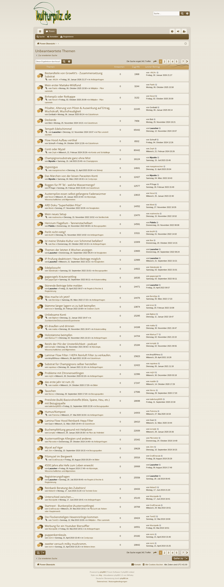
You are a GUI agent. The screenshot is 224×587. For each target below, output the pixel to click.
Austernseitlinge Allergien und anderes (68, 438)
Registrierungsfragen (57, 476)
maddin (55, 385)
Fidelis (51, 226)
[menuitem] (172, 31)
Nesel (54, 100)
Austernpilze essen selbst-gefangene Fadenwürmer (75, 193)
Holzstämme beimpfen (58, 335)
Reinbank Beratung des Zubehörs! (65, 488)
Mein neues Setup (55, 214)
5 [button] (176, 61)
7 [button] (183, 61)
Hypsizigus (51, 167)
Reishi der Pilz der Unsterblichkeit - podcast (71, 344)
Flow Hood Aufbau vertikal (61, 140)
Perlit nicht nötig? (55, 232)
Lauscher (56, 132)
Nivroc (51, 394)
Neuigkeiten (94, 208)
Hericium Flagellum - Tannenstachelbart (68, 223)
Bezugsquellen (100, 226)
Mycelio (51, 161)
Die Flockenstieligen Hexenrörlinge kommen (71, 517)
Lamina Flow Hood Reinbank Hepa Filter (69, 420)
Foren (52, 31)
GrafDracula (57, 460)
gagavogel (52, 280)
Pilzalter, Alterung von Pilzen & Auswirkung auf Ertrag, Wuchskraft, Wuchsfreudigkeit (77, 109)
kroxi (50, 309)
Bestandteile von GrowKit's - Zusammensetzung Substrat (73, 74)
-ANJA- (55, 79)
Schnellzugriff (41, 32)
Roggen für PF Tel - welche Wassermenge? (70, 185)
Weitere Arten (89, 547)
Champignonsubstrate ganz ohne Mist (67, 158)
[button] (155, 61)
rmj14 (50, 376)
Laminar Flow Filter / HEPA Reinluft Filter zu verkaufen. (78, 355)
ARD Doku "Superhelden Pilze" (63, 205)
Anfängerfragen (97, 79)
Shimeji (99, 170)
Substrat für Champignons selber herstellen (71, 364)
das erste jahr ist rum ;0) (59, 382)
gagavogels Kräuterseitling (60, 276)
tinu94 (51, 235)
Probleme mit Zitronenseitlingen (64, 373)
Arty (100, 575)
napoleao (52, 367)
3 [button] (168, 61)
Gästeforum (93, 114)
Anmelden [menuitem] (179, 32)
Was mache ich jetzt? (57, 296)
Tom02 (55, 520)
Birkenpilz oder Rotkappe (60, 96)
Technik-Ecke (91, 491)
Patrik (54, 88)
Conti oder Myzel (55, 149)
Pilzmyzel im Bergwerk (58, 456)
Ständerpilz (53, 271)
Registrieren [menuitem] (185, 32)
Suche (42, 37)
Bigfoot (55, 318)
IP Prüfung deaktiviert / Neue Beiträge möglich (73, 258)
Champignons (92, 161)
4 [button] (172, 61)
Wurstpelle (52, 500)
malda (54, 329)
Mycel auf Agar (54, 447)
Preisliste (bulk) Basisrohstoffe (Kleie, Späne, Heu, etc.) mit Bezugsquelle (77, 401)
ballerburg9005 (54, 406)
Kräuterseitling (100, 280)
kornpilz (51, 347)
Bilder (95, 385)
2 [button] (164, 61)
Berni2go (56, 300)
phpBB (103, 572)
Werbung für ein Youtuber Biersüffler (67, 526)
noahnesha (57, 217)
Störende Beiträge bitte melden (63, 285)
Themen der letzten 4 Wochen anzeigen (68, 250)
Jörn (50, 450)
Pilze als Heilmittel (96, 433)
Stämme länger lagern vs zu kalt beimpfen (70, 305)
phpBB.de (124, 578)
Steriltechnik (103, 217)
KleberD (51, 491)
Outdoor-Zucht (93, 309)
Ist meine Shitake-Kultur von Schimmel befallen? (74, 241)
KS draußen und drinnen (59, 326)
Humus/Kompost (55, 411)
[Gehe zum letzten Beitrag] (158, 72)
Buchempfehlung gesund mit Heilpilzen (68, 429)
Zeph (54, 152)
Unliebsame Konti (55, 314)
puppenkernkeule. (56, 535)
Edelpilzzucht (53, 267)
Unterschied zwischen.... (59, 497)
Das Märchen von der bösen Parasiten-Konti (71, 176)
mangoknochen (58, 170)
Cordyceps (92, 179)
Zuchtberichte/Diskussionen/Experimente (62, 321)
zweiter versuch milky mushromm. (66, 543)
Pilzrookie (52, 442)
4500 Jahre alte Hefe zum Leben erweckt (69, 465)
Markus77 (52, 338)
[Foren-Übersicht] (52, 13)
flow (53, 244)
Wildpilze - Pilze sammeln (99, 520)
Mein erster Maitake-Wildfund (63, 85)
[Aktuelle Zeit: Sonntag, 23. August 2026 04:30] (185, 44)
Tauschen (50, 391)
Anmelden (54, 37)
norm (50, 538)
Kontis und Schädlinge (100, 152)
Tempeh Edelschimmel (58, 129)
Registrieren (68, 37)
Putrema (55, 415)
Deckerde (50, 120)
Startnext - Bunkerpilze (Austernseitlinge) (69, 505)
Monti (50, 208)
